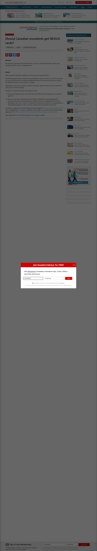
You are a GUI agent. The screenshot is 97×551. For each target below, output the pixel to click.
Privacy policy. (62, 283)
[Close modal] (74, 265)
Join (68, 278)
